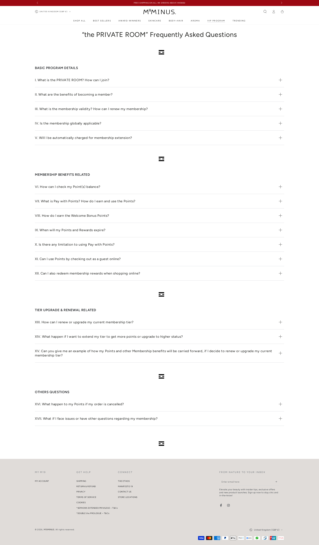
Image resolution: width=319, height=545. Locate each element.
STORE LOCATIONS (127, 497)
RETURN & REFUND (86, 486)
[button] (265, 11)
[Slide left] (38, 3)
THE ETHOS (124, 481)
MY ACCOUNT (42, 481)
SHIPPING (81, 481)
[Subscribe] (277, 481)
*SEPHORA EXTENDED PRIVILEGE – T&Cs (97, 508)
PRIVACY (80, 492)
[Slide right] (281, 3)
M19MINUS (49, 529)
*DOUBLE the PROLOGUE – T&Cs (92, 513)
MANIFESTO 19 (125, 486)
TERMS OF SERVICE (86, 497)
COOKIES (81, 502)
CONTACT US (124, 492)
